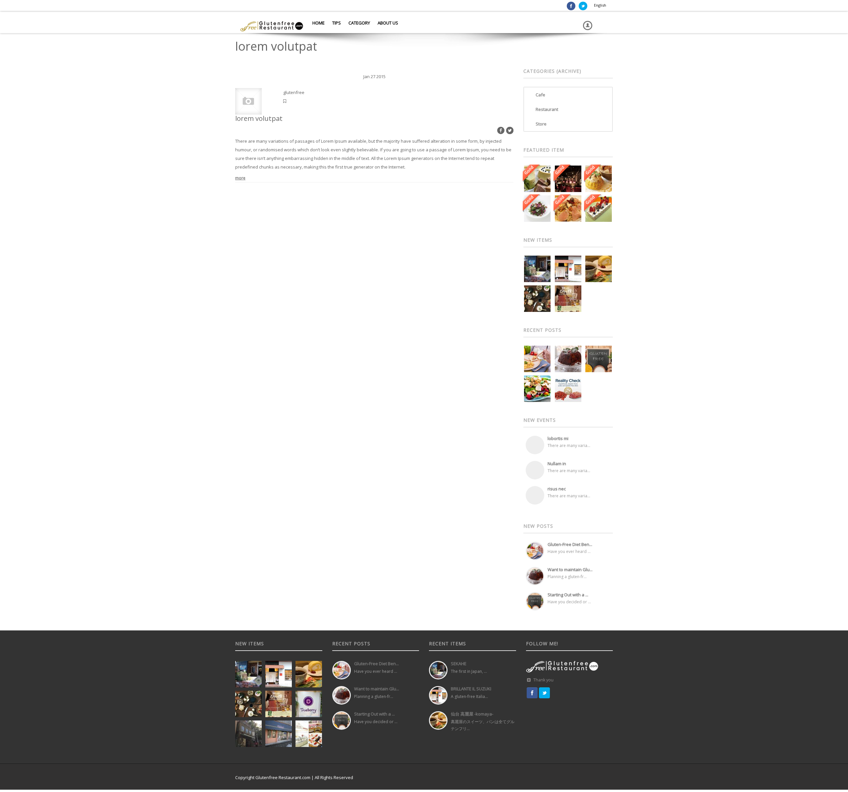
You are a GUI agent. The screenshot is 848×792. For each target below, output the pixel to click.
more (240, 178)
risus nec (557, 489)
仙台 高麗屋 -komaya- (472, 714)
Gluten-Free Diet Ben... (570, 544)
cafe (540, 95)
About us (387, 23)
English (600, 5)
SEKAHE (458, 664)
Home (318, 23)
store (541, 124)
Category (358, 23)
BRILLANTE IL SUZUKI (471, 689)
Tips (336, 23)
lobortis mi (558, 438)
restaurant (547, 109)
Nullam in (557, 464)
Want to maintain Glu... (570, 569)
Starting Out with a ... (568, 595)
